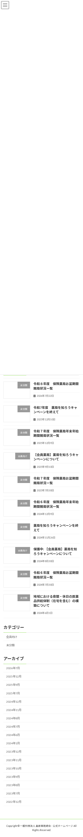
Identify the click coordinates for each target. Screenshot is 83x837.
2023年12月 (13, 751)
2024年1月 (13, 743)
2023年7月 (13, 793)
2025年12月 (13, 676)
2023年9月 (13, 777)
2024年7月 (13, 726)
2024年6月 (13, 735)
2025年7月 (13, 693)
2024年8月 (13, 718)
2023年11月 (13, 760)
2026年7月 (13, 668)
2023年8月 (13, 785)
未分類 (10, 645)
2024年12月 (13, 701)
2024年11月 (13, 710)
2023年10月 (13, 768)
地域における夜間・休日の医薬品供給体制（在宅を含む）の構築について (56, 600)
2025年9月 (13, 684)
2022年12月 (13, 801)
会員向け (11, 637)
